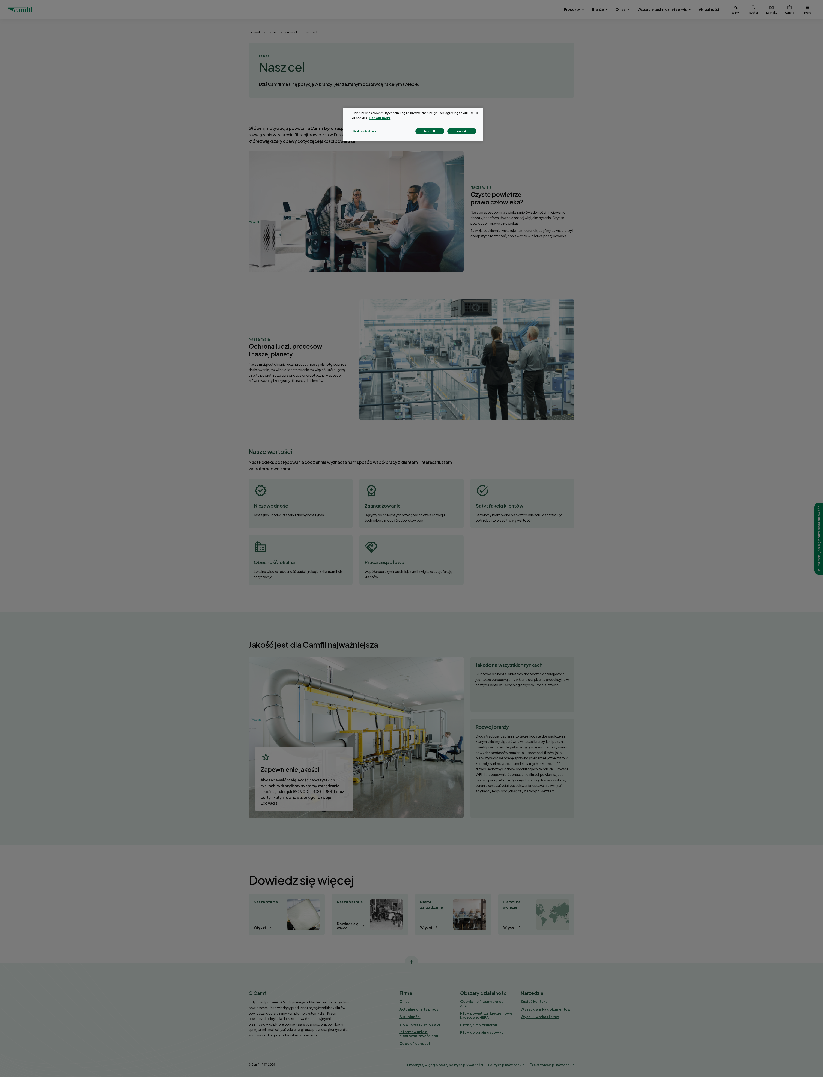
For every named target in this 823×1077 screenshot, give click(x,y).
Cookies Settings (364, 130)
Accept (461, 131)
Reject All (430, 131)
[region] (413, 124)
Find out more (379, 118)
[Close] (476, 113)
